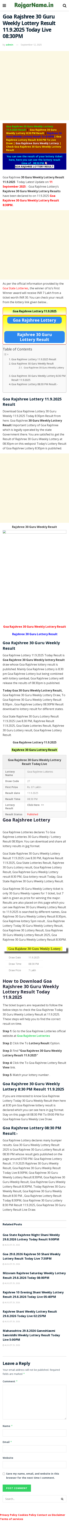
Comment (10, 1381)
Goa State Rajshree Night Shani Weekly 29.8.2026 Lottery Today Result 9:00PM (31, 1237)
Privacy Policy (8, 1515)
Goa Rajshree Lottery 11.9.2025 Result (33, 359)
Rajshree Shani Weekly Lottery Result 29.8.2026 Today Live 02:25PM (30, 1314)
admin (9, 44)
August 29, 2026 (12, 1245)
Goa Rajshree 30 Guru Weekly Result (32, 363)
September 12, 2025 (31, 44)
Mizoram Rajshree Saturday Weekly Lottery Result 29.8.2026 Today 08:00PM (34, 1276)
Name (8, 1426)
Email (7, 1442)
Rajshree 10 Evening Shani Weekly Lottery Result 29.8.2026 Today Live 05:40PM (33, 1295)
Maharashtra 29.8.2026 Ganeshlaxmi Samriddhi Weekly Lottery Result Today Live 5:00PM (31, 1336)
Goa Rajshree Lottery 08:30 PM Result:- (34, 384)
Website (8, 1457)
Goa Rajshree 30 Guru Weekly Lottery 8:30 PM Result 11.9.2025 (38, 378)
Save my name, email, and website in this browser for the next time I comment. (32, 1475)
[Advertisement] (34, 85)
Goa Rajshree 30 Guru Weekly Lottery (44, 367)
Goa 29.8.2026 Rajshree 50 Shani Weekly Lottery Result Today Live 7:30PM (31, 1257)
